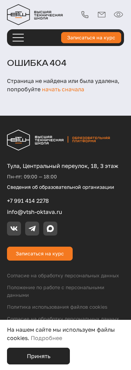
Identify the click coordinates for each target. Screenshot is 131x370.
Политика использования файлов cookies (57, 307)
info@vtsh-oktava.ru (34, 211)
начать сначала (63, 89)
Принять (38, 356)
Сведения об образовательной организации (60, 187)
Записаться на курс (91, 37)
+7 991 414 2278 (28, 200)
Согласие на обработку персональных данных (63, 275)
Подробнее (46, 337)
